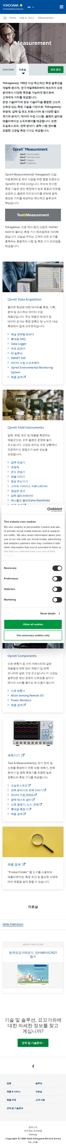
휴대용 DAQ (18, 339)
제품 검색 (17, 377)
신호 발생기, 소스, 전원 (25, 804)
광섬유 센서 (18, 491)
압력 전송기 (18, 462)
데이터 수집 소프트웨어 (25, 363)
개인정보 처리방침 (33, 1130)
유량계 (15, 467)
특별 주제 (11, 1099)
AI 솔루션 (17, 353)
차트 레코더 (18, 348)
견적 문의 (56, 69)
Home (12, 17)
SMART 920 (18, 358)
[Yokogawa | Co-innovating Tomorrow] (13, 7)
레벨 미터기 (18, 476)
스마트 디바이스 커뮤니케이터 (29, 486)
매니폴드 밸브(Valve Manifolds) (30, 500)
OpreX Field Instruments (26, 427)
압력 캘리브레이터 (22, 495)
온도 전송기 (18, 472)
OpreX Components (22, 656)
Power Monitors (21, 700)
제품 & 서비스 (27, 17)
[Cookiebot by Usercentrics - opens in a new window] (47, 509)
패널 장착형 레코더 (22, 334)
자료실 (39, 1091)
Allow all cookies (33, 624)
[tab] (13, 924)
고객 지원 (40, 1099)
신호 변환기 (18, 691)
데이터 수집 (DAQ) (22, 795)
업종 (9, 1083)
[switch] (57, 578)
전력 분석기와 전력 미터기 (27, 790)
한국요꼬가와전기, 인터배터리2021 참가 (33, 954)
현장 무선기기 (19, 481)
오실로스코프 (19, 785)
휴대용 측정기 (20, 809)
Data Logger (19, 344)
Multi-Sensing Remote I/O (27, 695)
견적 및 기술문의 (32, 1043)
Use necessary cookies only (33, 635)
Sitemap (33, 1134)
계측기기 (14, 755)
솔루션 (39, 1083)
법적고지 (33, 1127)
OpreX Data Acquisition (24, 299)
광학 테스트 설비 (21, 800)
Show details (48, 613)
